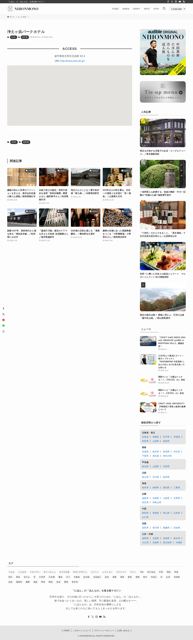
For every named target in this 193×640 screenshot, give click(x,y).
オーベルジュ (50, 572)
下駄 (142, 572)
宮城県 (177, 437)
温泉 (107, 577)
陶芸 (51, 582)
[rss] (184, 1)
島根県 (156, 513)
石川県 (156, 477)
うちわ (11, 572)
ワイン (133, 572)
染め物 (86, 577)
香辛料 (75, 582)
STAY (13, 37)
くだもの (22, 572)
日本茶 (42, 577)
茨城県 (145, 451)
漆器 (122, 577)
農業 (28, 582)
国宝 (10, 577)
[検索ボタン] (164, 8)
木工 (68, 577)
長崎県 (166, 538)
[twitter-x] (172, 1)
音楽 (58, 582)
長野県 (166, 466)
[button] (3, 308)
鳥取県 (145, 513)
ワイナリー (121, 572)
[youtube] (180, 1)
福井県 (166, 477)
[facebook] (168, 1)
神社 (145, 577)
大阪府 (166, 498)
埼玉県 (177, 451)
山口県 (145, 517)
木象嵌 (77, 577)
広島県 (177, 513)
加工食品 (151, 572)
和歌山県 (157, 502)
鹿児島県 (167, 542)
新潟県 (145, 466)
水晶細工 (97, 577)
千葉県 (145, 456)
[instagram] (176, 1)
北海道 (145, 437)
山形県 (156, 441)
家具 (18, 577)
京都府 (156, 498)
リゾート (95, 572)
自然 (10, 582)
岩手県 (24, 37)
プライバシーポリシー (104, 630)
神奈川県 (167, 456)
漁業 (114, 577)
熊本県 (177, 538)
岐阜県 (145, 487)
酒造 (35, 582)
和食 (176, 572)
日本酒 (52, 577)
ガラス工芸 (64, 572)
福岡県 (145, 538)
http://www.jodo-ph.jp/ (72, 61)
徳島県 (145, 527)
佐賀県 (156, 538)
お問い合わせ (123, 630)
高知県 (177, 527)
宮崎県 (156, 542)
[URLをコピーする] (3, 331)
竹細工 (154, 577)
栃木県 (156, 451)
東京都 (156, 456)
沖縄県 (179, 542)
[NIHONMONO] (22, 9)
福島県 (166, 441)
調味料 (19, 582)
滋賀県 (145, 498)
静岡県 (156, 487)
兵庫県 (177, 498)
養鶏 (66, 582)
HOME (66, 630)
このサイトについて (82, 630)
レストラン (108, 572)
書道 (61, 577)
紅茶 (168, 577)
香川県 (156, 527)
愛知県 (166, 487)
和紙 (169, 572)
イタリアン (35, 572)
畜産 (130, 577)
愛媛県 (166, 527)
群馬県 (166, 451)
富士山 (27, 577)
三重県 (177, 487)
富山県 (145, 477)
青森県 (156, 437)
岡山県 (166, 513)
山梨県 (156, 466)
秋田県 (145, 441)
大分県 (145, 542)
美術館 (177, 577)
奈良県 (145, 502)
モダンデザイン (80, 572)
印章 (161, 572)
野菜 (43, 582)
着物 (138, 577)
